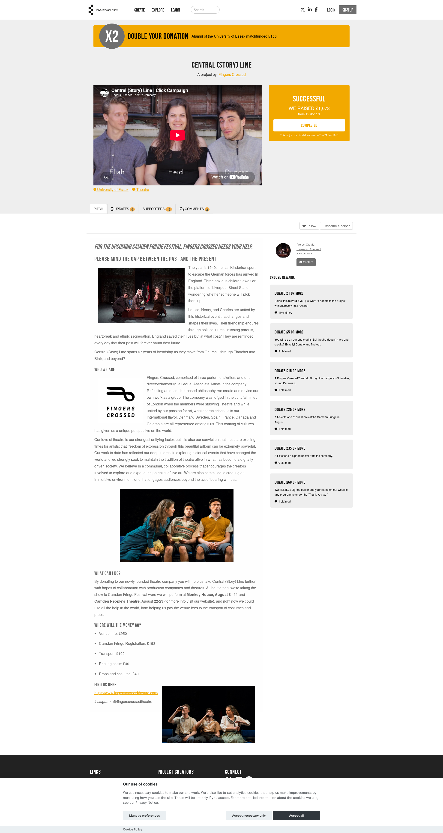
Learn (175, 9)
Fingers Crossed (308, 249)
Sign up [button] (347, 9)
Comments (196, 208)
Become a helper (337, 225)
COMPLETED (309, 125)
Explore (158, 9)
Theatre (142, 189)
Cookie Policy (132, 829)
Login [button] (331, 9)
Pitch (98, 208)
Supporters (156, 208)
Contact (307, 262)
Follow (311, 225)
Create (139, 9)
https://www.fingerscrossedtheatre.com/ (126, 692)
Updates (123, 208)
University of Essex (112, 189)
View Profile (304, 254)
